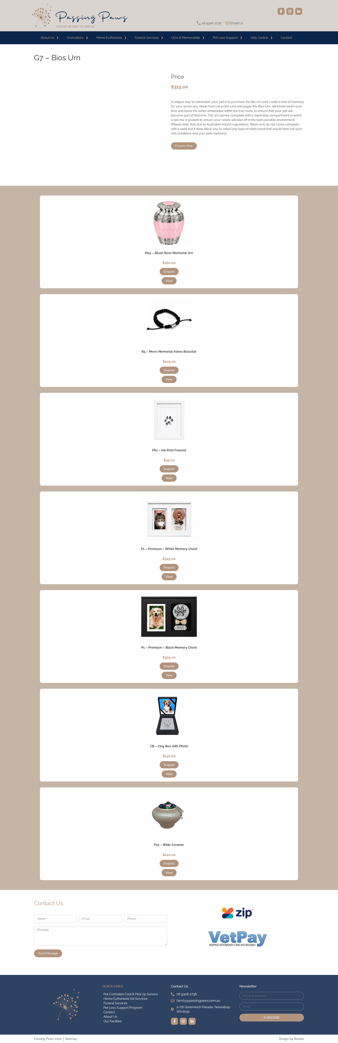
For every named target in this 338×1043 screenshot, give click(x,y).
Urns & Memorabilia (185, 38)
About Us (47, 38)
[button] (169, 271)
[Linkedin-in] (298, 11)
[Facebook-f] (281, 11)
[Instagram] (289, 11)
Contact (286, 38)
